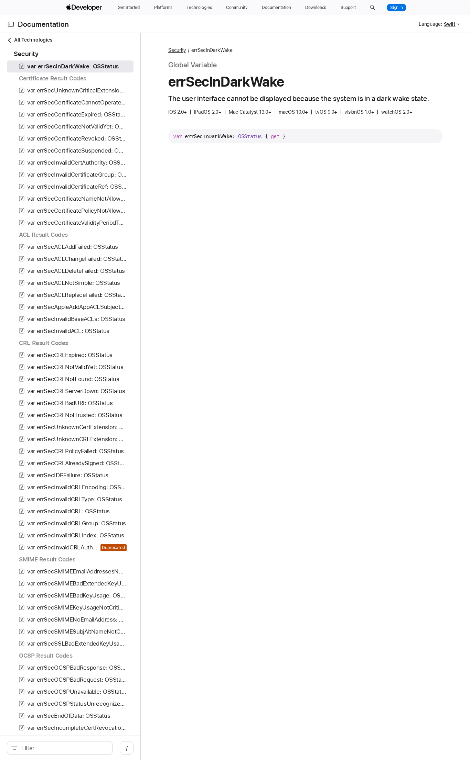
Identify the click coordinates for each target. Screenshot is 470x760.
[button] (372, 7)
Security (177, 50)
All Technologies (33, 40)
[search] (60, 748)
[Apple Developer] (85, 7)
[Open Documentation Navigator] (11, 24)
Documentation (43, 24)
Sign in (396, 7)
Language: (430, 24)
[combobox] (63, 748)
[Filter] (63, 748)
